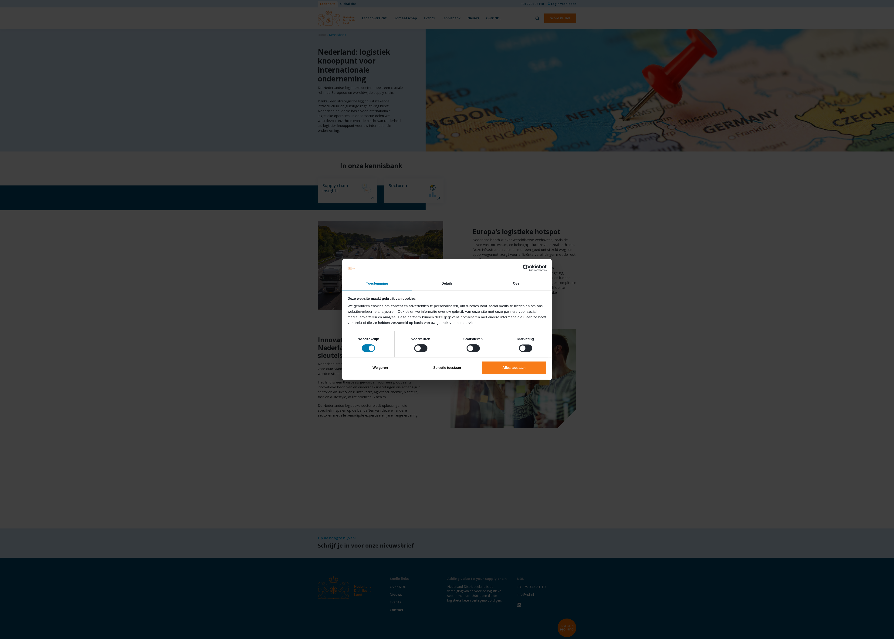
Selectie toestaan (447, 368)
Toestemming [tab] (377, 283)
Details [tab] (447, 283)
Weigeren (380, 368)
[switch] (420, 348)
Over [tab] (517, 283)
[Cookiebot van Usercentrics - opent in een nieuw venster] (526, 268)
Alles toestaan (513, 368)
